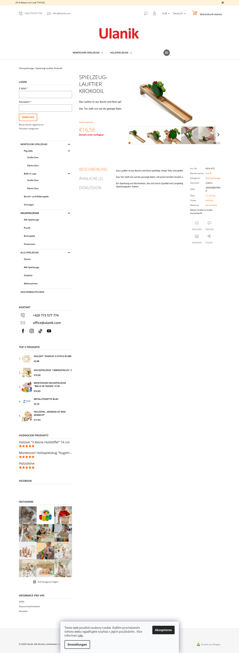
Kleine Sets (33, 165)
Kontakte (23, 611)
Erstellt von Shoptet (210, 644)
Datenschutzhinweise (29, 606)
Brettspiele (29, 235)
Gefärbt (209, 200)
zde (80, 635)
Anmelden (28, 117)
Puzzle (27, 227)
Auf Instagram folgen (48, 581)
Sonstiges (29, 204)
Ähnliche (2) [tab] (91, 178)
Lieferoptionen (86, 122)
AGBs (21, 601)
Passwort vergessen (29, 128)
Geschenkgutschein (32, 292)
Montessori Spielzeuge (34, 144)
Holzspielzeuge (30, 213)
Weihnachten (31, 283)
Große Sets (33, 157)
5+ (207, 195)
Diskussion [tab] (90, 187)
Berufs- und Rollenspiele (36, 196)
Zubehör (28, 275)
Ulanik (209, 173)
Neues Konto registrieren (31, 124)
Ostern (27, 259)
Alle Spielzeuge (31, 219)
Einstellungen (77, 644)
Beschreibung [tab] (93, 169)
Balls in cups (30, 173)
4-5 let (212, 195)
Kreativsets (29, 244)
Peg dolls (28, 150)
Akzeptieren (163, 630)
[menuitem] (88, 53)
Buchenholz (211, 205)
